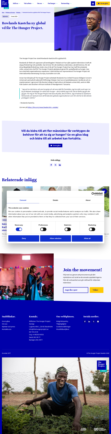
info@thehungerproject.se (38, 329)
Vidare (97, 290)
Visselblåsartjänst (62, 329)
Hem (3, 12)
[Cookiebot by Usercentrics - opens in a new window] (93, 194)
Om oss (39, 3)
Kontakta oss (6, 329)
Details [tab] (55, 200)
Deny (24, 238)
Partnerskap (65, 3)
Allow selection (55, 238)
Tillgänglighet (61, 324)
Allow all (87, 238)
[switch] (43, 229)
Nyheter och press (10, 12)
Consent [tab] (23, 200)
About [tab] (88, 200)
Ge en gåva (6, 321)
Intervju (5, 220)
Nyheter (18, 12)
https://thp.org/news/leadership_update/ (43, 107)
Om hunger (51, 3)
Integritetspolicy (62, 321)
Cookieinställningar (63, 327)
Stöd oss (15, 3)
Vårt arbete (27, 3)
